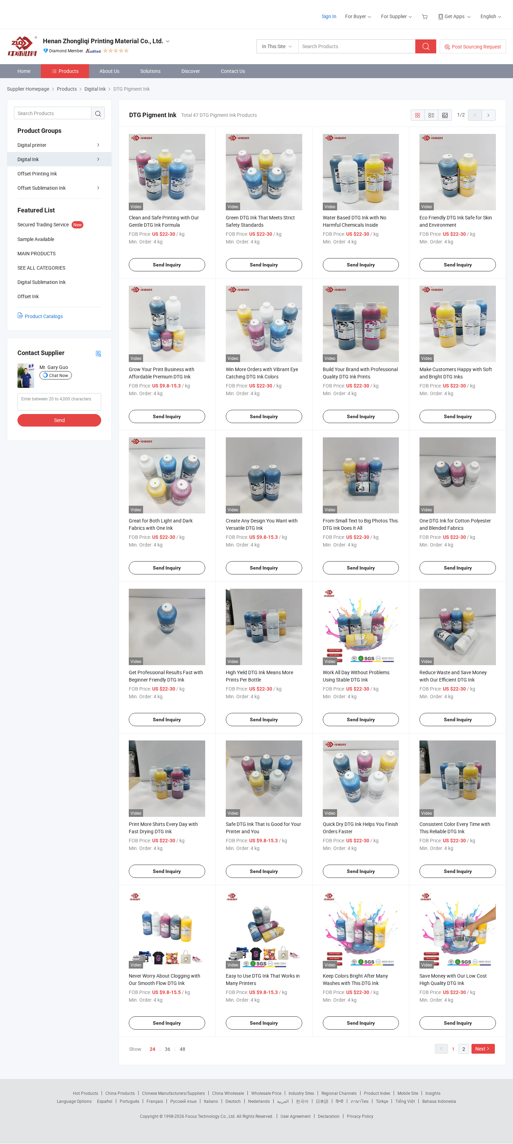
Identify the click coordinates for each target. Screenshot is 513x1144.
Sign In (329, 16)
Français (155, 1101)
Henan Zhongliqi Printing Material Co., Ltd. (103, 41)
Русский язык (183, 1101)
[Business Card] (98, 353)
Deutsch (233, 1101)
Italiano (211, 1101)
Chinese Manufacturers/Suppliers (173, 1093)
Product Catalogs (44, 316)
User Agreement (296, 1116)
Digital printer (31, 145)
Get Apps (455, 16)
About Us (109, 71)
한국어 (302, 1101)
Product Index (377, 1093)
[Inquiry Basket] (425, 16)
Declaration (329, 1116)
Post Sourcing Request (476, 46)
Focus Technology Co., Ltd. (211, 1116)
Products (69, 71)
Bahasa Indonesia (439, 1101)
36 (167, 1049)
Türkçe (382, 1101)
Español (104, 1101)
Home (23, 71)
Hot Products (85, 1093)
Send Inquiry (167, 265)
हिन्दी (339, 1101)
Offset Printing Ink (37, 173)
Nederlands (259, 1101)
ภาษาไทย (360, 1101)
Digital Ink (28, 159)
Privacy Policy (360, 1116)
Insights (432, 1093)
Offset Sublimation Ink (41, 188)
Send (59, 420)
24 (152, 1049)
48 (182, 1049)
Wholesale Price (266, 1093)
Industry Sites (301, 1093)
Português (129, 1101)
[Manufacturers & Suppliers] (52, 14)
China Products (120, 1093)
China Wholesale (228, 1093)
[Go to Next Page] (488, 115)
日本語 (322, 1101)
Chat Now (58, 375)
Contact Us (233, 71)
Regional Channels (339, 1093)
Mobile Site (407, 1093)
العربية (283, 1101)
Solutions (150, 71)
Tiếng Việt (405, 1101)
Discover (190, 71)
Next (480, 1048)
